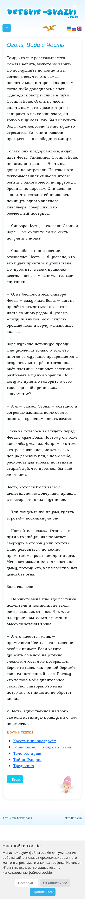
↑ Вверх (15, 779)
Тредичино (23, 766)
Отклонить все (55, 883)
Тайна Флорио (27, 759)
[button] (6, 28)
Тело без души (27, 753)
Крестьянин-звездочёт (34, 741)
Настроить (26, 883)
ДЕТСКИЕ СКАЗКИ (74, 818)
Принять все (42, 892)
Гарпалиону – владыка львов (42, 747)
